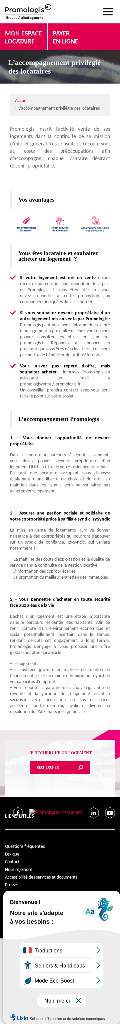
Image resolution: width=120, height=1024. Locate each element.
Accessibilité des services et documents (41, 877)
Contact (12, 862)
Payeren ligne (65, 37)
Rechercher (48, 768)
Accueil (21, 100)
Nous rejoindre (18, 869)
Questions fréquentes (25, 846)
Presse (11, 885)
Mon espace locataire (23, 37)
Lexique (12, 854)
